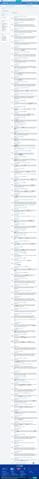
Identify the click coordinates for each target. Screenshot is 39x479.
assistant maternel (4, 23)
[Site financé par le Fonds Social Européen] (35, 469)
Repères (15, 174)
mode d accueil (4, 28)
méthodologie (4, 29)
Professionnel (27, 0)
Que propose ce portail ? (12, 0)
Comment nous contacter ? (34, 0)
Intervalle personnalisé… (4, 40)
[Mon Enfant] (19, 466)
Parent (20, 0)
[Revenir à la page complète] (1, 11)
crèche (3, 30)
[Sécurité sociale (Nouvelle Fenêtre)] (24, 469)
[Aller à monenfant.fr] (2, 1)
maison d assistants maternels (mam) (21, 319)
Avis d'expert (22, 426)
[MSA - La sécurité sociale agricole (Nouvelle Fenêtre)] (12, 469)
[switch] (32, 3)
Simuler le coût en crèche (5, 473)
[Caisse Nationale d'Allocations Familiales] (36, 3)
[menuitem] (10, 6)
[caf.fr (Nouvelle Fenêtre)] (19, 469)
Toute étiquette (3, 22)
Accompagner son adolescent (14, 474)
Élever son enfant (13, 473)
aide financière (4, 25)
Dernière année (4, 39)
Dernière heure (4, 36)
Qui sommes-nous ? (6, 0)
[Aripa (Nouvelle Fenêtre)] (5, 469)
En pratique (22, 205)
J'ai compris (34, 477)
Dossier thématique (23, 122)
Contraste (28, 3)
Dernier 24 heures (4, 37)
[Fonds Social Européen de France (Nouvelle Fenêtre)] (30, 469)
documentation (25, 319)
